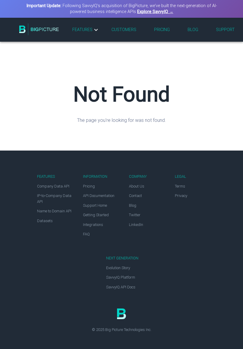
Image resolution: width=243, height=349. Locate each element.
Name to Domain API (54, 211)
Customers (123, 29)
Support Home (95, 205)
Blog (193, 29)
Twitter (134, 215)
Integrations (93, 224)
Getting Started (96, 215)
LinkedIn (136, 224)
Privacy (181, 195)
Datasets (45, 221)
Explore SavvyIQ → (155, 11)
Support (225, 29)
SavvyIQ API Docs (120, 287)
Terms (180, 186)
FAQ (86, 234)
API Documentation (98, 195)
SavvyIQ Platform (120, 277)
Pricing (162, 29)
